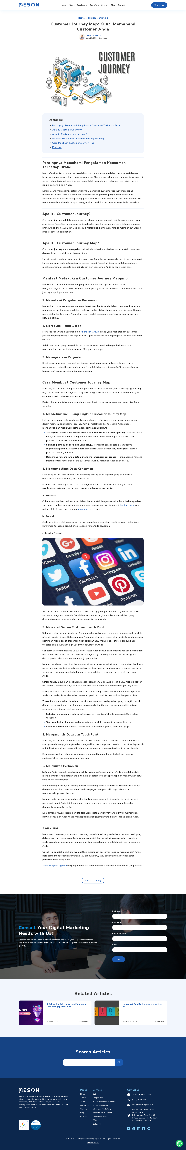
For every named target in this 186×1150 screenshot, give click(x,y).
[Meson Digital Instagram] (128, 1128)
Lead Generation (100, 1116)
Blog (113, 5)
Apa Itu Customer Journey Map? (69, 134)
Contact (121, 5)
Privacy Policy (93, 1142)
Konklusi (56, 147)
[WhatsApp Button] (179, 1143)
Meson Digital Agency (54, 865)
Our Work (94, 5)
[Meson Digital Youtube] (148, 1128)
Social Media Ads (100, 1105)
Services (81, 5)
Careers (105, 5)
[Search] (119, 1062)
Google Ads (98, 1097)
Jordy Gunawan (93, 35)
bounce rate (84, 509)
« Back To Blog (93, 880)
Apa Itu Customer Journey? (67, 129)
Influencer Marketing (102, 1109)
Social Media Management (104, 1101)
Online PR (97, 1124)
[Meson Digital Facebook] (133, 1128)
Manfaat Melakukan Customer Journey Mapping (78, 138)
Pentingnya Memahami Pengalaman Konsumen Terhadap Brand (86, 125)
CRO (95, 1120)
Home (63, 5)
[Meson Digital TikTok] (143, 1128)
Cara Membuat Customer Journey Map (73, 142)
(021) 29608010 (139, 1099)
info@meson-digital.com (142, 1104)
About (72, 5)
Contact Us (159, 5)
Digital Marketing (98, 17)
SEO (94, 1094)
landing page (127, 505)
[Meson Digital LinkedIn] (138, 1128)
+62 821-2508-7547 (141, 1094)
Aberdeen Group (90, 331)
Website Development (102, 1112)
